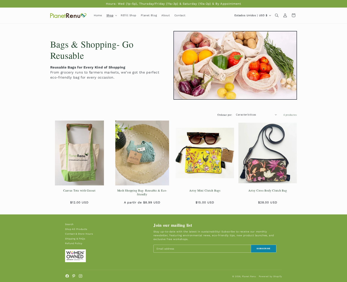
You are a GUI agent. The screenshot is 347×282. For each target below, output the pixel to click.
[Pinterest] (74, 276)
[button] (111, 15)
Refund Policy (73, 243)
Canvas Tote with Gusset (79, 190)
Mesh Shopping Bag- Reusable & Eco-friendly (142, 192)
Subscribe (263, 248)
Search (69, 224)
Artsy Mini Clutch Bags (204, 190)
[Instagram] (80, 276)
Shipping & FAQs (75, 238)
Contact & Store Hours (79, 233)
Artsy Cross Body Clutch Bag (267, 190)
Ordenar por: (224, 114)
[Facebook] (67, 276)
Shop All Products (76, 229)
